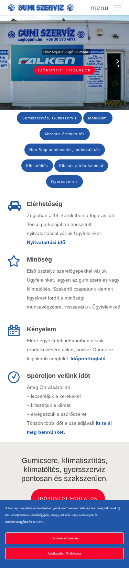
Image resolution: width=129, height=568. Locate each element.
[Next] (124, 61)
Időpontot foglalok (64, 70)
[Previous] (5, 61)
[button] (105, 7)
